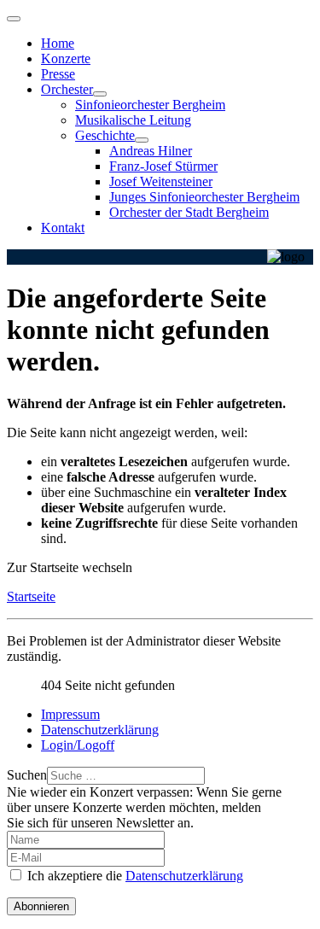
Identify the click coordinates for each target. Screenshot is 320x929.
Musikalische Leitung (133, 120)
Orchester (67, 89)
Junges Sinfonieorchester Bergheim (204, 197)
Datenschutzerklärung (100, 729)
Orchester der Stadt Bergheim (189, 212)
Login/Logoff (77, 745)
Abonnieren (41, 906)
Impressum (70, 714)
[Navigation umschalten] (13, 18)
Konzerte (65, 58)
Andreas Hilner (150, 150)
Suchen (27, 775)
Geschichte (105, 135)
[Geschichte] (141, 140)
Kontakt (62, 227)
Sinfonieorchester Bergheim (150, 104)
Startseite (31, 596)
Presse (58, 74)
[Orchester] (100, 93)
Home (57, 43)
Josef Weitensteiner (160, 181)
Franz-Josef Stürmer (163, 166)
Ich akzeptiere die (133, 875)
